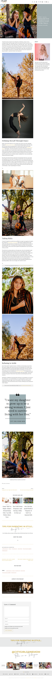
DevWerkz (34, 677)
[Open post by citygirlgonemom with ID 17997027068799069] (29, 665)
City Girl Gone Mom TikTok (26, 385)
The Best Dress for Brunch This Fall (26, 489)
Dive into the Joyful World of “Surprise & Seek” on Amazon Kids (28, 511)
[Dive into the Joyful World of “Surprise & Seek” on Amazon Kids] (28, 500)
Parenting (44, 17)
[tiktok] (34, 2)
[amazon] (44, 2)
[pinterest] (36, 2)
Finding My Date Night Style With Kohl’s (9, 489)
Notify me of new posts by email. (11, 628)
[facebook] (38, 2)
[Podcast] (17, 593)
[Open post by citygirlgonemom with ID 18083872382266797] (35, 665)
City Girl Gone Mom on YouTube (24, 265)
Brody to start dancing (10, 144)
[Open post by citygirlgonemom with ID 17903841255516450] (42, 665)
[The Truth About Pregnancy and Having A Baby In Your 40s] (18, 500)
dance (10, 548)
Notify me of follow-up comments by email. (14, 626)
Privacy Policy (28, 677)
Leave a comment (6, 483)
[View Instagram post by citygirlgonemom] (5, 668)
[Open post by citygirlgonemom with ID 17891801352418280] (16, 666)
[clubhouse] (42, 2)
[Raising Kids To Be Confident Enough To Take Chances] (18, 21)
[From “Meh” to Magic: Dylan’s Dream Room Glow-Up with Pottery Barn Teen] (7, 500)
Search (48, 2)
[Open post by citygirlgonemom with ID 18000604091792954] (3, 665)
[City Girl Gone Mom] (4, 2)
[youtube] (46, 2)
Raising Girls (4, 550)
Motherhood (5, 547)
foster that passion (20, 371)
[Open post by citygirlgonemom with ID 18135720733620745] (49, 665)
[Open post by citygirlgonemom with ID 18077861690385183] (9, 665)
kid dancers (14, 548)
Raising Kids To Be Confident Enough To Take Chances (43, 21)
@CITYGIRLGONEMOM (26, 651)
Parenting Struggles (27, 548)
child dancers (5, 548)
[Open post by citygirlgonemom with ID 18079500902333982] (23, 665)
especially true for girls (12, 242)
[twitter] (40, 2)
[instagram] (32, 2)
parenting (20, 548)
